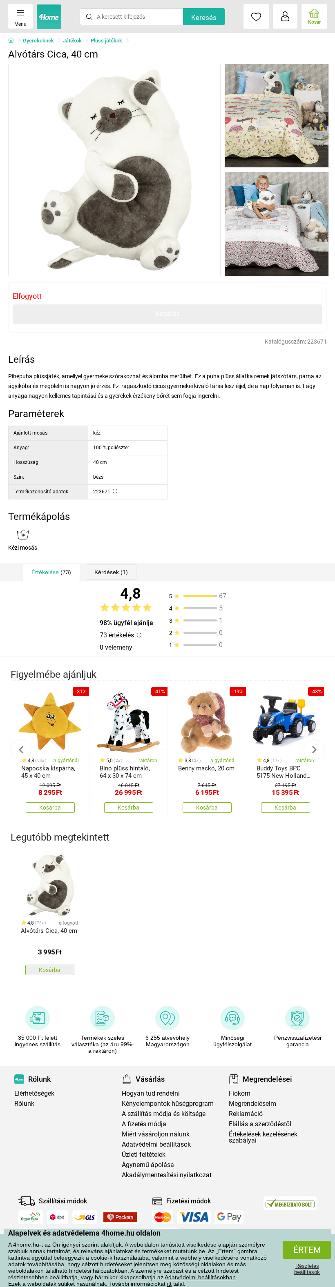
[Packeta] (120, 1217)
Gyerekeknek (38, 41)
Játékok (72, 41)
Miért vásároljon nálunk (156, 1134)
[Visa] (194, 1217)
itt (169, 1283)
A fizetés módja (144, 1124)
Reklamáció (246, 1114)
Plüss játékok (106, 41)
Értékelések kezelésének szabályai (263, 1137)
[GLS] (84, 1217)
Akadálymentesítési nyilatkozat (167, 1175)
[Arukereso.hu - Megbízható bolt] (290, 1203)
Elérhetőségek (34, 1093)
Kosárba (168, 313)
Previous (21, 749)
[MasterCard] (162, 1217)
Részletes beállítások (307, 1269)
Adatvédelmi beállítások (156, 1144)
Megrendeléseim (252, 1104)
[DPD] (58, 1217)
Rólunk (24, 1104)
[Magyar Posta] (30, 1217)
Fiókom (239, 1093)
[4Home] (14, 40)
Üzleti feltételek (143, 1155)
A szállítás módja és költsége (163, 1114)
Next (314, 749)
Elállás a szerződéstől (260, 1124)
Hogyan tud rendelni (151, 1093)
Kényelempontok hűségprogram (168, 1104)
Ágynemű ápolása (148, 1165)
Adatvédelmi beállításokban (200, 1277)
